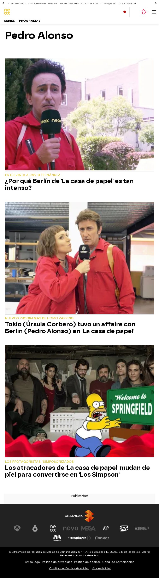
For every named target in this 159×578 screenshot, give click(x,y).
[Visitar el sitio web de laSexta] (35, 528)
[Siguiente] (156, 3)
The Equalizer (127, 3)
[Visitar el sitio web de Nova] (70, 528)
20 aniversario (16, 3)
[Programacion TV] (134, 12)
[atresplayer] (144, 12)
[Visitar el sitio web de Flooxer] (102, 538)
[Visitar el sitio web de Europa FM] (142, 528)
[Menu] (154, 12)
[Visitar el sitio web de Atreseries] (106, 528)
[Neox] (21, 12)
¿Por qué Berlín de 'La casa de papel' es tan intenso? (69, 184)
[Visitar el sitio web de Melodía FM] (57, 538)
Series (9, 21)
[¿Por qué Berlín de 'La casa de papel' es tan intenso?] (79, 114)
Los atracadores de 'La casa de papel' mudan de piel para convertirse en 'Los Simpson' (77, 471)
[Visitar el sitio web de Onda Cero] (124, 528)
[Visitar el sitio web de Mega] (88, 528)
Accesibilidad (101, 568)
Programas (30, 21)
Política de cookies (87, 561)
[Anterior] (3, 3)
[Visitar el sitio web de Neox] (53, 528)
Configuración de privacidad (69, 568)
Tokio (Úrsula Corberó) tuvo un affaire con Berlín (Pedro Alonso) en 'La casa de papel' (70, 328)
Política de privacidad (57, 561)
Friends (53, 3)
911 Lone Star (89, 3)
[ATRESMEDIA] (79, 516)
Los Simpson (37, 3)
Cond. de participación (118, 561)
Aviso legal (32, 561)
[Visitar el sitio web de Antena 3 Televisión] (17, 528)
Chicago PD (108, 3)
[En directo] (125, 12)
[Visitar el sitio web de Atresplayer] (79, 538)
